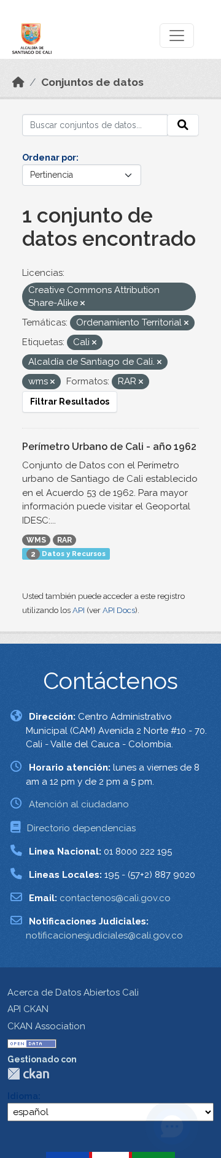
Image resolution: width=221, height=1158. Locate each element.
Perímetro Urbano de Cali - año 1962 (109, 446)
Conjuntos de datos (92, 82)
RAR (64, 540)
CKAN (28, 1073)
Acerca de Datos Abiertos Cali (73, 992)
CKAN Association (46, 1026)
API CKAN (27, 1009)
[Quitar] (82, 304)
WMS (36, 540)
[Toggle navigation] (177, 35)
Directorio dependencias (81, 828)
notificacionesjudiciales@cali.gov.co (104, 935)
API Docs (119, 610)
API (78, 610)
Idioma (22, 1096)
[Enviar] (183, 125)
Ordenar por (49, 157)
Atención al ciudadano (79, 804)
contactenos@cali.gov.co (115, 898)
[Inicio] (18, 82)
